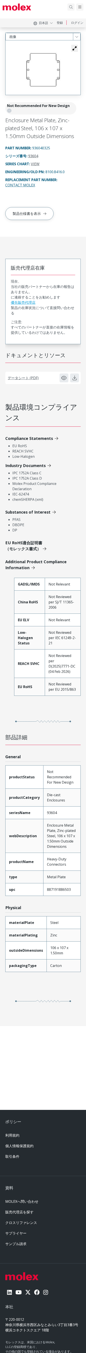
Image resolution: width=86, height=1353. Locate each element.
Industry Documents (25, 465)
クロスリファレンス (21, 1222)
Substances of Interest (27, 512)
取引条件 (12, 1156)
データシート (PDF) (23, 377)
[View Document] (64, 377)
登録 (60, 23)
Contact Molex (20, 185)
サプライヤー (15, 1233)
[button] (75, 48)
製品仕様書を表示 (27, 213)
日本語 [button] (43, 23)
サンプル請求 (15, 1243)
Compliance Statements (29, 438)
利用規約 (12, 1135)
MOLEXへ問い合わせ (21, 1201)
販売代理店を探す (19, 1212)
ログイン (77, 23)
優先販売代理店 (23, 302)
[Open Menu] (79, 7)
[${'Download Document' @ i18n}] (74, 377)
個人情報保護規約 (19, 1145)
